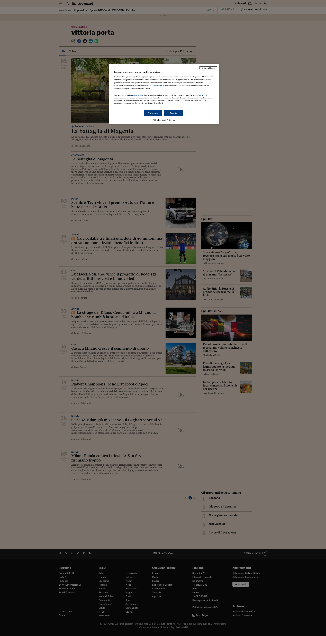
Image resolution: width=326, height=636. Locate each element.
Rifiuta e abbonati (208, 68)
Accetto (173, 113)
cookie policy (158, 85)
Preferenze (153, 113)
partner (202, 95)
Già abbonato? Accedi (164, 120)
